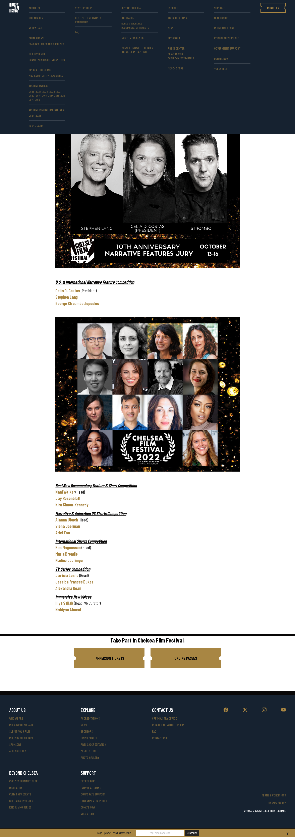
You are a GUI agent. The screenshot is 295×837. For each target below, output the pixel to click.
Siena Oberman (67, 526)
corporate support (226, 38)
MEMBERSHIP (44, 59)
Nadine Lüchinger (69, 560)
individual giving (224, 28)
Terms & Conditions (273, 795)
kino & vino (35, 75)
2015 (62, 95)
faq (154, 731)
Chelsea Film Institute (23, 781)
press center (89, 738)
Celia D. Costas (67, 290)
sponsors (15, 744)
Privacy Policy (277, 803)
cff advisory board (21, 725)
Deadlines (34, 44)
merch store (175, 68)
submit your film (19, 731)
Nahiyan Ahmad (68, 609)
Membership (221, 18)
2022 (52, 91)
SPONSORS (174, 38)
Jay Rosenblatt (67, 498)
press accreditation (93, 744)
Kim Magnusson (68, 547)
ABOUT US (34, 8)
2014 (31, 99)
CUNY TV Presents (20, 794)
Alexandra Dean (68, 588)
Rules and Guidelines (52, 44)
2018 (44, 95)
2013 (37, 99)
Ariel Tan (62, 532)
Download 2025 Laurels (181, 58)
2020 (31, 95)
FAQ (77, 32)
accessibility (17, 751)
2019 (38, 95)
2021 (58, 91)
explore (173, 8)
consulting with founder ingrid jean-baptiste (137, 50)
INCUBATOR (127, 18)
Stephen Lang (66, 296)
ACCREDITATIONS (177, 18)
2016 (56, 95)
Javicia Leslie (66, 575)
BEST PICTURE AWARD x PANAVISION (88, 19)
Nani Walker (65, 491)
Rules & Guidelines (131, 23)
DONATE (33, 59)
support (219, 8)
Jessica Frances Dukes (74, 581)
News (171, 28)
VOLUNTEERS (58, 59)
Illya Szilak (64, 603)
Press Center (176, 48)
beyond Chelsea (130, 8)
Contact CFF (160, 738)
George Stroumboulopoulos (77, 303)
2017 (50, 95)
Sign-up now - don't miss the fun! (114, 833)
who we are (36, 28)
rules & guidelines (21, 738)
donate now (221, 58)
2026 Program (83, 8)
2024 (38, 91)
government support (227, 48)
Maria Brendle (66, 553)
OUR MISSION (36, 18)
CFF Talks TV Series (21, 801)
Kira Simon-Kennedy (71, 504)
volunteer (220, 68)
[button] (109, 658)
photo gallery (90, 757)
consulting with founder (168, 725)
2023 (45, 91)
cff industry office (164, 718)
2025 (31, 91)
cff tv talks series (52, 75)
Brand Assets (175, 54)
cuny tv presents (132, 38)
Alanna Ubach (66, 519)
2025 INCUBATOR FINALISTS (135, 27)
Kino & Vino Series (20, 807)
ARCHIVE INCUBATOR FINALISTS (46, 110)
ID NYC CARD (36, 125)
